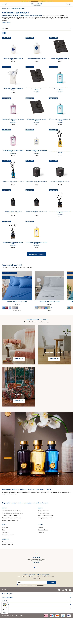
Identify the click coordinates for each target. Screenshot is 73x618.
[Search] (6, 4)
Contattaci (36, 562)
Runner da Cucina (43, 530)
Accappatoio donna (43, 513)
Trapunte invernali (7, 544)
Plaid (3, 530)
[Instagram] (63, 590)
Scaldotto (5, 527)
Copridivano (5, 532)
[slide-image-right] (30, 285)
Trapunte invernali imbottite (10, 520)
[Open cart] (69, 4)
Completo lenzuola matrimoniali (11, 518)
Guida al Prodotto (7, 597)
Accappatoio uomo (43, 510)
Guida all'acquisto (7, 594)
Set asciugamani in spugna (45, 515)
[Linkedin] (70, 590)
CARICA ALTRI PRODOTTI (36, 254)
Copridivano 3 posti (8, 534)
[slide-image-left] (4, 285)
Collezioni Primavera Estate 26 (11, 510)
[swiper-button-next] (19, 307)
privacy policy (40, 585)
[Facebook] (59, 590)
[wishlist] (67, 4)
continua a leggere (6, 22)
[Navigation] (3, 4)
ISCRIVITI (51, 582)
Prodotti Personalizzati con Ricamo (12, 513)
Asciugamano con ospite (45, 518)
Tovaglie (40, 527)
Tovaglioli (41, 532)
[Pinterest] (66, 590)
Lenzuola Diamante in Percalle (11, 515)
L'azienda (4, 601)
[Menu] (7, 603)
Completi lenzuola (7, 542)
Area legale (5, 604)
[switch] (4, 612)
